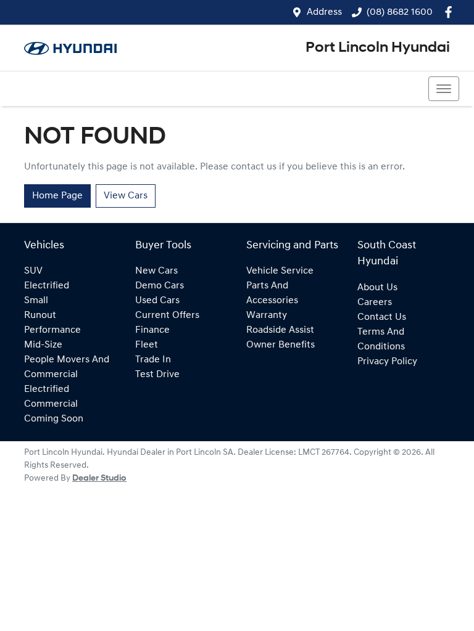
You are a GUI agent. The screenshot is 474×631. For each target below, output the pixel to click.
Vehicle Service (280, 271)
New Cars (156, 271)
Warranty (266, 315)
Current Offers (167, 315)
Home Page (57, 196)
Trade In (153, 360)
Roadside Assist (280, 330)
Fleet (146, 345)
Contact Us (381, 317)
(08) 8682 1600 (400, 12)
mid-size (43, 345)
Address (324, 12)
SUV (33, 271)
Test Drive (157, 375)
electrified (46, 286)
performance (52, 330)
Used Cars (157, 301)
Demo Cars (159, 286)
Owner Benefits (280, 345)
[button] (443, 88)
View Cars (126, 196)
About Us (377, 288)
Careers (374, 302)
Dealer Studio (99, 478)
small (36, 301)
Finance (152, 330)
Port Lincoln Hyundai (378, 48)
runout (40, 315)
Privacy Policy (387, 362)
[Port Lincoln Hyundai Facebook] (451, 12)
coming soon (53, 419)
